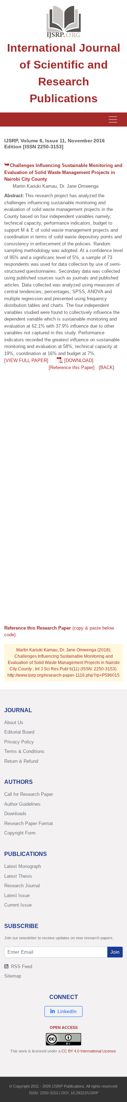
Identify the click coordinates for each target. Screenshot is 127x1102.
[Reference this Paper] (72, 367)
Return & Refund (21, 761)
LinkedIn (67, 1011)
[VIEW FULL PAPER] (26, 360)
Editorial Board (19, 732)
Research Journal (22, 885)
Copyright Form (20, 833)
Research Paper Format (28, 823)
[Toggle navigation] (113, 119)
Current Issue (18, 905)
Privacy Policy (19, 742)
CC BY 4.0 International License (88, 1051)
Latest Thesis (18, 876)
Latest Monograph (22, 866)
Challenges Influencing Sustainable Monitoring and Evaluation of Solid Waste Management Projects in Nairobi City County (63, 172)
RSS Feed (21, 966)
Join (115, 952)
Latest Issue (17, 895)
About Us (13, 722)
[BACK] (106, 367)
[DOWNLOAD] (78, 360)
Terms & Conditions (24, 751)
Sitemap (12, 976)
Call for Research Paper (28, 794)
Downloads (15, 813)
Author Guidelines (22, 804)
